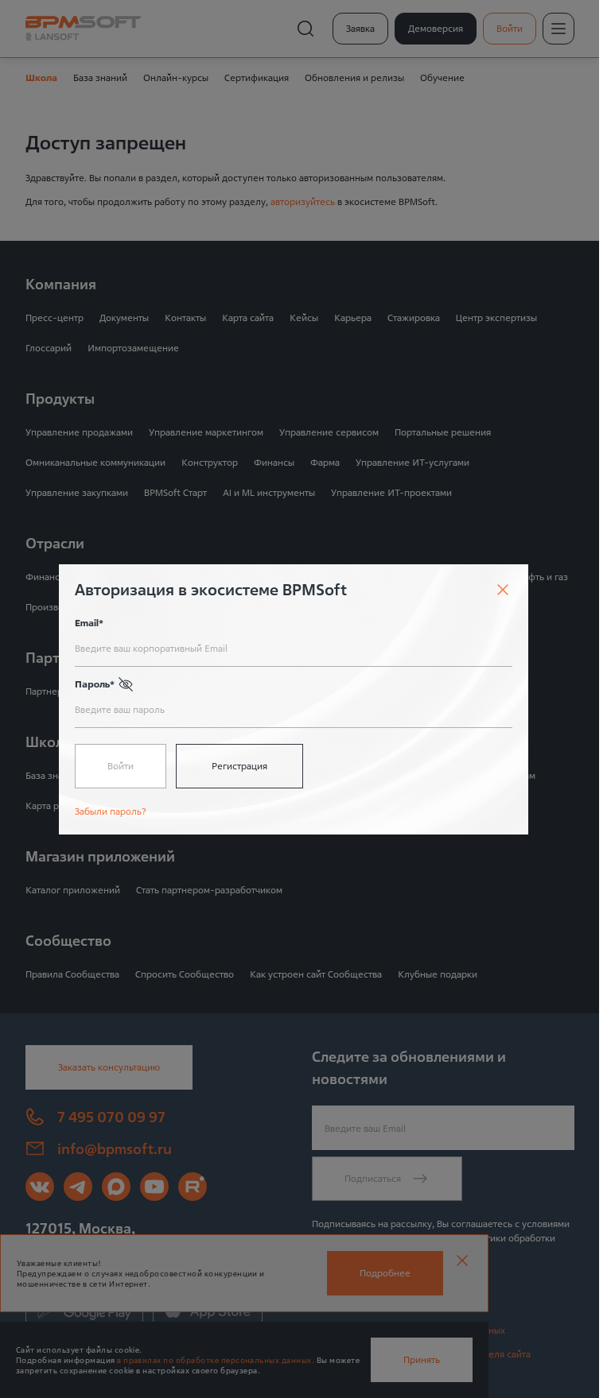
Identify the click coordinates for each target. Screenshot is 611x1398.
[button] (126, 684)
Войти (120, 766)
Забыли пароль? (110, 811)
